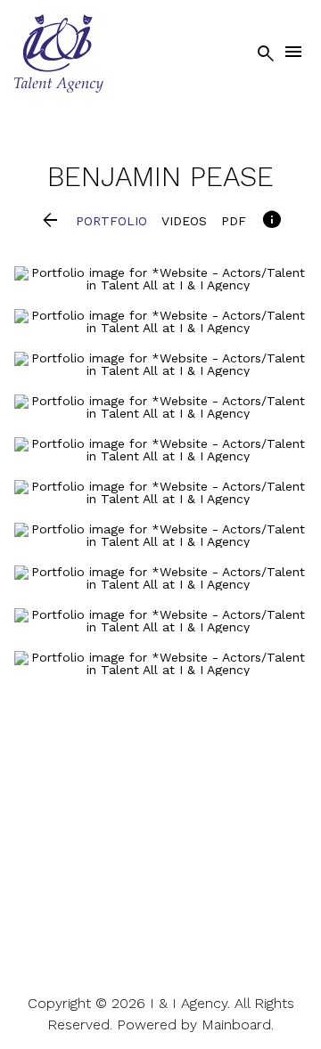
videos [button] (184, 221)
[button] (50, 221)
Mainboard (236, 1024)
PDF (233, 221)
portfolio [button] (111, 221)
